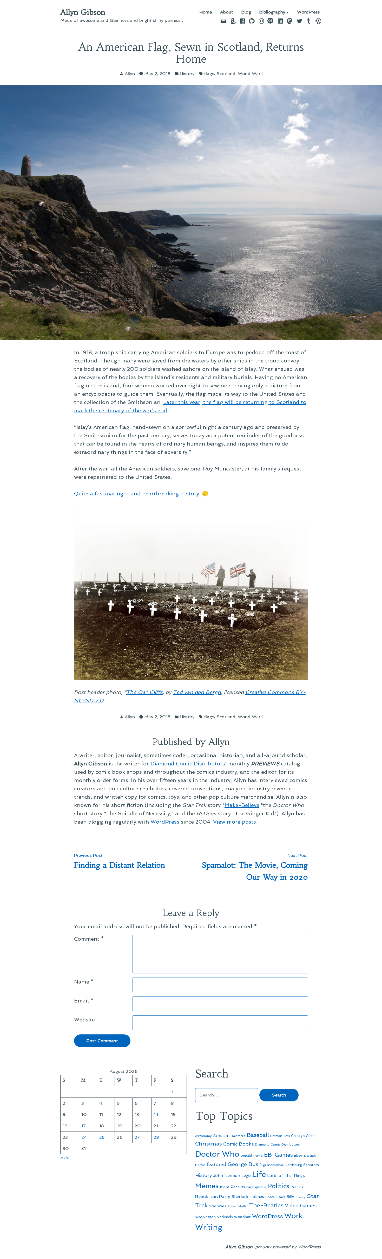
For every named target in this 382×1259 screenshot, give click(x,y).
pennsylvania (256, 1187)
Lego (246, 1175)
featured (216, 1164)
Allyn (130, 73)
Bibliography (272, 12)
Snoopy (300, 1197)
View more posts (234, 822)
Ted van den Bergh (197, 692)
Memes (207, 1186)
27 (137, 1137)
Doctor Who (217, 1154)
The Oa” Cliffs (144, 692)
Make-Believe (242, 805)
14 (156, 1114)
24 (84, 1137)
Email (84, 1001)
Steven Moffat (237, 1206)
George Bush (245, 1164)
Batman (276, 1136)
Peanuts (238, 1187)
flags (209, 73)
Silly (290, 1196)
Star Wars (217, 1206)
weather (242, 1216)
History (187, 73)
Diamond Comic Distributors (187, 763)
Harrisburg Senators (302, 1165)
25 (102, 1137)
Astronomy (203, 1136)
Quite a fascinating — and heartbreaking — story (136, 493)
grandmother (273, 1165)
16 (65, 1125)
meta (224, 1186)
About (226, 12)
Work (293, 1216)
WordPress (308, 12)
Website (84, 1019)
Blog (246, 12)
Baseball (258, 1135)
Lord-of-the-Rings (286, 1175)
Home (206, 12)
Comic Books (238, 1144)
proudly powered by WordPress (288, 1246)
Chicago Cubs (302, 1136)
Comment (89, 939)
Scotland (225, 73)
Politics (278, 1186)
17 (83, 1125)
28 (156, 1137)
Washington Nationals (214, 1217)
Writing (208, 1227)
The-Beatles (266, 1205)
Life (259, 1174)
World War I (250, 73)
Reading (297, 1187)
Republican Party (212, 1196)
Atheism (221, 1135)
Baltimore (238, 1136)
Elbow (298, 1155)
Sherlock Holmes (248, 1196)
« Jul (65, 1157)
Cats (287, 1136)
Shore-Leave (275, 1197)
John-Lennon (226, 1175)
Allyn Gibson (82, 12)
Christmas (208, 1144)
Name (84, 982)
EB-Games (278, 1155)
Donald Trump (252, 1155)
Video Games (301, 1206)
